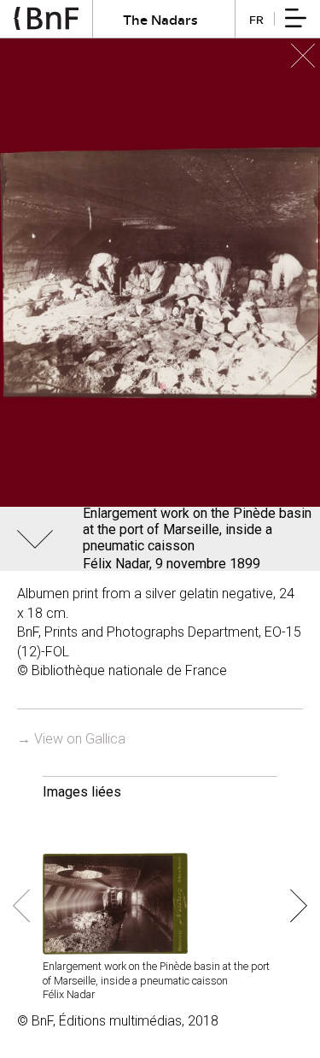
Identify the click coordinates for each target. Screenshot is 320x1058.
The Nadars (160, 19)
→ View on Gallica (71, 739)
